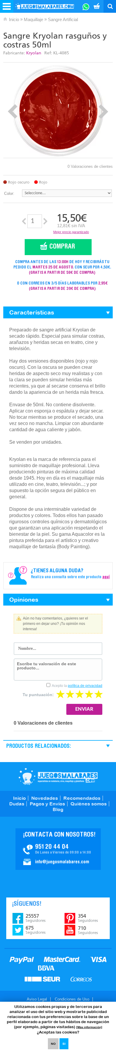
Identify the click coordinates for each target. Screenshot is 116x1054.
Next (103, 111)
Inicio (14, 19)
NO (53, 1043)
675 (36, 929)
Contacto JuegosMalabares (58, 849)
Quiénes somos (88, 803)
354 (88, 918)
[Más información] (89, 1027)
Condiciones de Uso (72, 999)
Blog (58, 809)
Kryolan (33, 53)
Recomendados (82, 798)
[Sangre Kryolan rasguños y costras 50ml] (58, 110)
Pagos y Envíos (47, 803)
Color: (9, 193)
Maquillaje (33, 19)
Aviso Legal (37, 999)
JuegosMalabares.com (58, 776)
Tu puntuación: (38, 695)
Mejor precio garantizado (71, 232)
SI (63, 1043)
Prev (13, 111)
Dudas (16, 803)
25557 (36, 918)
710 (88, 930)
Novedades (44, 798)
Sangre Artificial (63, 19)
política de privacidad (85, 686)
